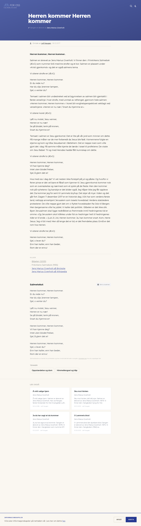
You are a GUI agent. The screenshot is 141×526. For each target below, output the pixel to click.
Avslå (119, 520)
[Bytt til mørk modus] (135, 6)
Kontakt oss (83, 358)
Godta (131, 520)
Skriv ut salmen (105, 284)
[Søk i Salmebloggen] (131, 6)
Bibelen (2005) (39, 261)
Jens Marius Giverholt (55, 28)
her (63, 521)
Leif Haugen (46, 43)
